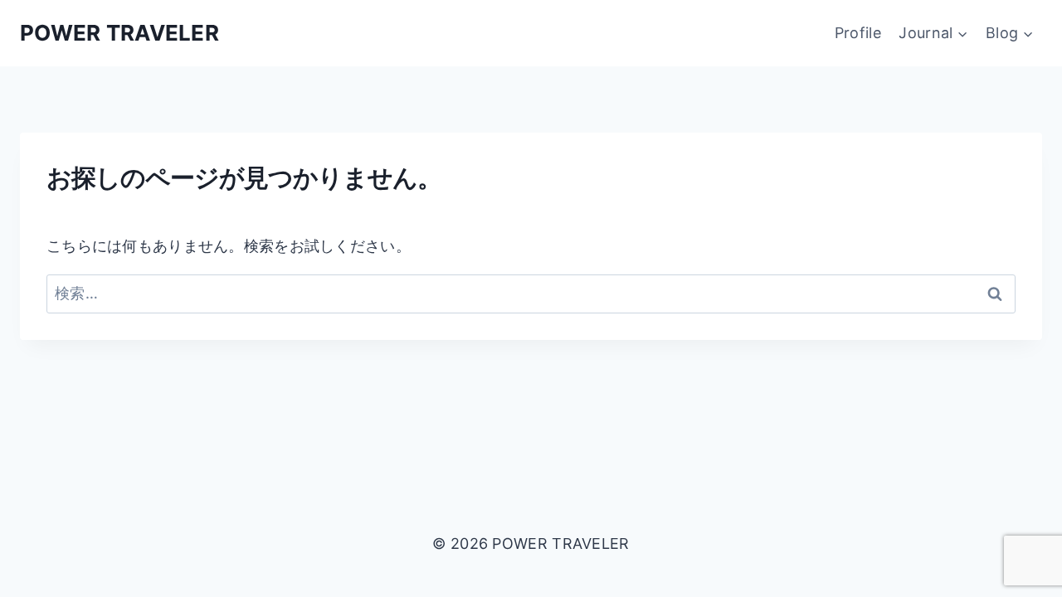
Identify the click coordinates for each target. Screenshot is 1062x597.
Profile (858, 32)
